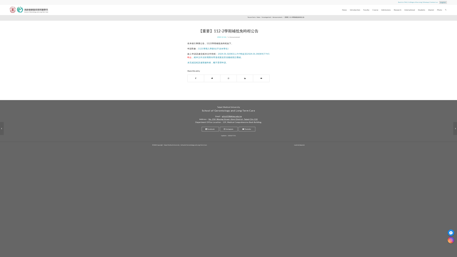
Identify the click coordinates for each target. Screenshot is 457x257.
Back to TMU (402, 2)
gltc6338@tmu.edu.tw (232, 116)
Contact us (434, 2)
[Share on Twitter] (212, 78)
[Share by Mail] (261, 78)
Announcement (234, 37)
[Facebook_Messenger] (451, 233)
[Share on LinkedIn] (245, 78)
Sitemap (426, 2)
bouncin (302, 145)
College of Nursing (415, 2)
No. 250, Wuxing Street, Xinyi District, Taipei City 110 (233, 119)
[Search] (446, 10)
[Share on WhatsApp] (228, 78)
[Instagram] (451, 240)
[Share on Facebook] (196, 78)
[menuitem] (344, 10)
